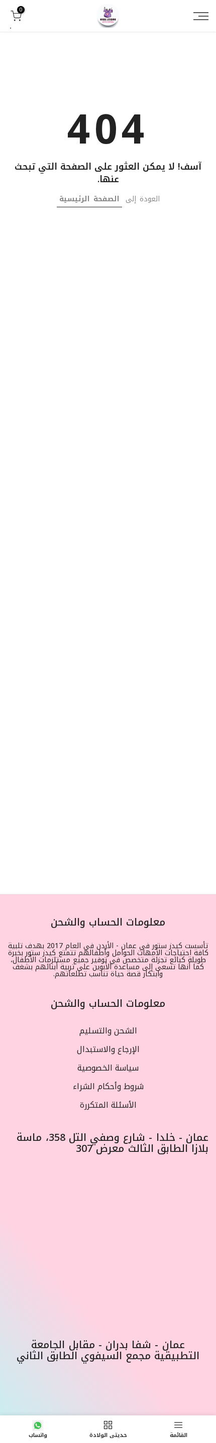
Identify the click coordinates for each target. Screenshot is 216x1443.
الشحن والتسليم (108, 1030)
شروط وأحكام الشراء (108, 1086)
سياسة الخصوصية (108, 1068)
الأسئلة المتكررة (108, 1105)
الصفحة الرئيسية (89, 199)
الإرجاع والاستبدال (108, 1049)
